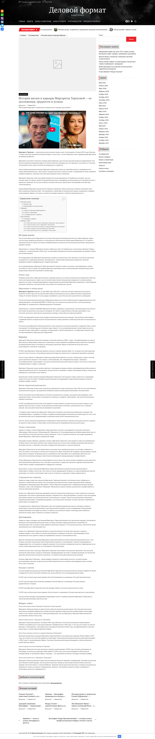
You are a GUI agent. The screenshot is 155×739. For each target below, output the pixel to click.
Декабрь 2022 (104, 134)
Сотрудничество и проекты (33, 214)
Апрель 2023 (103, 129)
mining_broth (22, 105)
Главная (22, 21)
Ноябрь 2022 (103, 137)
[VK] (2, 22)
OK (119, 736)
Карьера (24, 208)
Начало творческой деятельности (35, 210)
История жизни (26, 202)
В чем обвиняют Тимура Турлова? (110, 72)
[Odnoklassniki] (2, 11)
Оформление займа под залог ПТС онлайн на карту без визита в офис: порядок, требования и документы (117, 53)
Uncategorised (23, 94)
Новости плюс (104, 168)
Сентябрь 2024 (104, 100)
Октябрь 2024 (104, 97)
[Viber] (2, 18)
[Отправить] (2, 29)
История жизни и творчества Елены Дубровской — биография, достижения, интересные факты (84, 697)
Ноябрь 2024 (103, 94)
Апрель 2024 (103, 108)
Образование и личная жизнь (33, 206)
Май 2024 (102, 106)
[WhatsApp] (2, 15)
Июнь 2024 (103, 103)
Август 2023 (103, 123)
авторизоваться (56, 683)
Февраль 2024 (104, 114)
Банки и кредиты (59, 21)
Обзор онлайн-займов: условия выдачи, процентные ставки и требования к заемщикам (117, 63)
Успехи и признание (30, 212)
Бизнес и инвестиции (43, 21)
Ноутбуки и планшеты (91, 21)
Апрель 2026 (103, 86)
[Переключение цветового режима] (129, 21)
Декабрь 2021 (104, 143)
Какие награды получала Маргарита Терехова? (40, 228)
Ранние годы (28, 204)
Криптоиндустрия (75, 21)
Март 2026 (102, 88)
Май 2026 (102, 83)
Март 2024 (102, 111)
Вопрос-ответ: (26, 221)
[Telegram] (2, 25)
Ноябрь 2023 (103, 117)
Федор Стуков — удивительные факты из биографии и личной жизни (56, 705)
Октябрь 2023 (104, 120)
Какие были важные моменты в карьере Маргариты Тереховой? (46, 226)
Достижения (25, 216)
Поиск (101, 35)
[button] (63, 199)
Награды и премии (30, 219)
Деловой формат (77, 9)
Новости (30, 21)
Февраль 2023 (104, 131)
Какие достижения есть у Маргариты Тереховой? (41, 230)
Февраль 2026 (104, 91)
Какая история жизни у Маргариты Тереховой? (41, 224)
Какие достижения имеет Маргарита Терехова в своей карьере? (45, 223)
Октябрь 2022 (104, 140)
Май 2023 (102, 126)
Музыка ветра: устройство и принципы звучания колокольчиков (62, 29)
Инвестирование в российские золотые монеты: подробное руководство (115, 68)
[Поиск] (135, 21)
